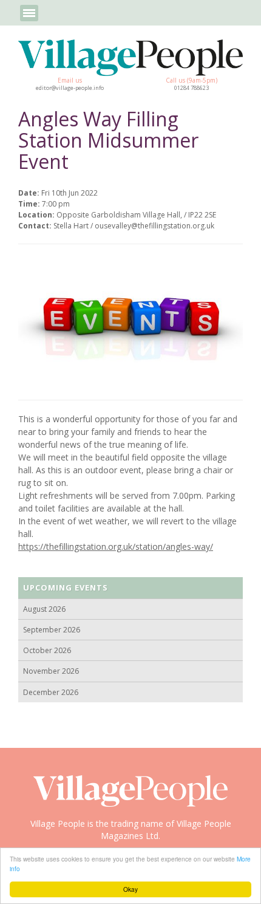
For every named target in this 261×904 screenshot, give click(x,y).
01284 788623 (191, 88)
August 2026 (44, 609)
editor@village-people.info (70, 88)
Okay (130, 889)
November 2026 (51, 671)
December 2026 (50, 692)
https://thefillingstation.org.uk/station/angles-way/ (115, 546)
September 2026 (51, 630)
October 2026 (47, 650)
